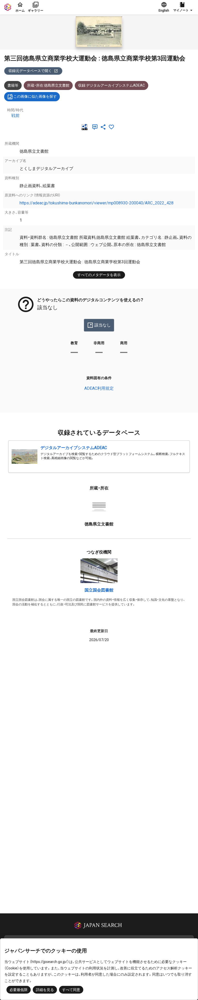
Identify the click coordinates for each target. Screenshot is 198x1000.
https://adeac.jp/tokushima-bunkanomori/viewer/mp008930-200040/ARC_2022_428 (97, 203)
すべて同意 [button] (71, 990)
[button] (183, 7)
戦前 (15, 115)
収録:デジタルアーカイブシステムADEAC (111, 85)
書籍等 (12, 85)
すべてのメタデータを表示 (99, 275)
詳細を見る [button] (45, 990)
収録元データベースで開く (30, 71)
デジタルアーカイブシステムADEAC (73, 447)
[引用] (96, 127)
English (164, 10)
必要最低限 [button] (19, 990)
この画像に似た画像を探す (35, 96)
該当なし (102, 325)
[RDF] (85, 127)
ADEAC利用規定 (99, 388)
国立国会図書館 (99, 590)
